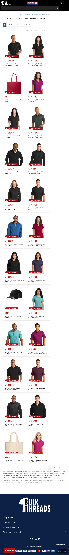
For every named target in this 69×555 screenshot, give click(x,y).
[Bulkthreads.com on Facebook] (32, 539)
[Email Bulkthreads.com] (29, 539)
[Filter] (4, 25)
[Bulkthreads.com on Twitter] (39, 539)
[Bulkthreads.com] (6, 3)
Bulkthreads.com (36, 546)
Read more (8, 489)
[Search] (56, 3)
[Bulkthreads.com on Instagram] (36, 539)
